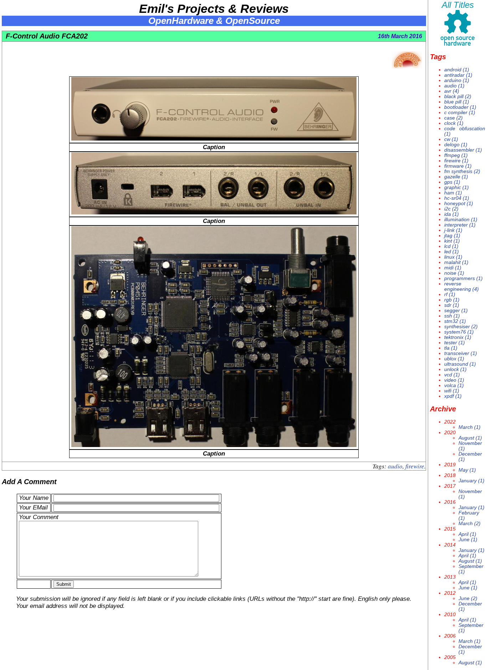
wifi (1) (451, 391)
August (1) (470, 438)
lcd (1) (451, 246)
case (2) (453, 118)
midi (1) (452, 267)
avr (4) (451, 91)
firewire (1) (456, 160)
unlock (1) (455, 369)
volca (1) (454, 385)
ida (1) (451, 214)
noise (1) (454, 273)
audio (395, 466)
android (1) (456, 69)
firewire (414, 466)
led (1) (451, 251)
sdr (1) (451, 305)
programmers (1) (463, 278)
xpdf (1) (453, 396)
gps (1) (452, 182)
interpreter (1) (460, 225)
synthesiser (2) (461, 326)
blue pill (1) (456, 102)
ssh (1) (452, 316)
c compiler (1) (459, 112)
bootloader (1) (460, 107)
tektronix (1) (457, 337)
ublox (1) (454, 358)
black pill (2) (457, 96)
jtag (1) (452, 235)
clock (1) (453, 123)
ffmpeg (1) (456, 155)
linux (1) (453, 257)
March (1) (469, 427)
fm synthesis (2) (462, 171)
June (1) (467, 539)
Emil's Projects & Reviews (214, 8)
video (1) (454, 380)
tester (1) (454, 342)
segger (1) (456, 310)
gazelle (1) (456, 176)
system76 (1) (459, 332)
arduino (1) (456, 80)
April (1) (467, 534)
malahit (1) (456, 262)
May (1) (467, 470)
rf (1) (449, 294)
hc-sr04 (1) (456, 198)
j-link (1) (453, 230)
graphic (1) (456, 187)
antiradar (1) (458, 75)
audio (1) (454, 85)
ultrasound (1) (460, 364)
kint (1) (452, 241)
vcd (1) (452, 374)
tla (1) (450, 348)
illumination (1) (460, 219)
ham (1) (453, 193)
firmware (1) (458, 166)
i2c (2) (451, 209)
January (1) (471, 480)
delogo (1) (455, 144)
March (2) (469, 523)
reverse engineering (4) (461, 286)
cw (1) (451, 139)
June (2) (467, 598)
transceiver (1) (460, 353)
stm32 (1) (455, 321)
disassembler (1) (463, 150)
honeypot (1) (458, 203)
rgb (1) (452, 300)
